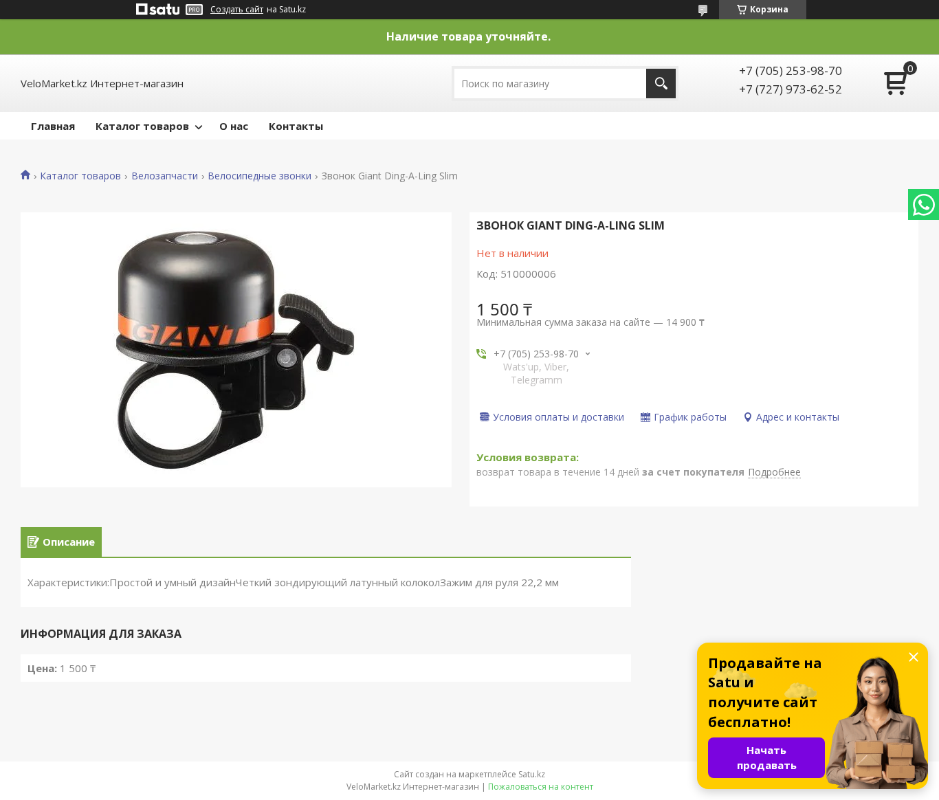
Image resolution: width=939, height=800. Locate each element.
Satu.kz (531, 774)
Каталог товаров (142, 126)
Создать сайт (236, 9)
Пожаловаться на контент (540, 786)
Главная (53, 126)
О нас (233, 126)
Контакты (296, 126)
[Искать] (661, 83)
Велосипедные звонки (259, 176)
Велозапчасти (164, 176)
